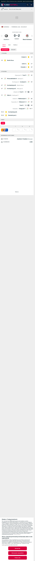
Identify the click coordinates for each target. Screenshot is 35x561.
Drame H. (16, 92)
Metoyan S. (20, 88)
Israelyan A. (23, 82)
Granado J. (15, 108)
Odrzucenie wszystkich (17, 553)
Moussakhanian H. (12, 78)
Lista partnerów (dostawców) (9, 545)
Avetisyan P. (15, 95)
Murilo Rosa (20, 85)
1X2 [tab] (3, 123)
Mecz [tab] (4, 45)
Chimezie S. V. (23, 102)
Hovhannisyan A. (11, 88)
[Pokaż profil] (6, 35)
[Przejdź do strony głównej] (9, 5)
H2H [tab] (9, 45)
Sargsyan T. (22, 108)
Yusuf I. (24, 75)
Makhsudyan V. (22, 98)
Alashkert (6, 39)
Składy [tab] (13, 49)
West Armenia (27, 39)
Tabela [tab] (15, 45)
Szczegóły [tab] (5, 49)
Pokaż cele (17, 557)
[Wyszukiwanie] (27, 4)
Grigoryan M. (18, 75)
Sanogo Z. (20, 78)
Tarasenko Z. (14, 102)
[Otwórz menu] (31, 4)
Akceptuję (17, 548)
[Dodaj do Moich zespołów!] (1, 35)
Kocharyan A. (15, 82)
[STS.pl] (4, 130)
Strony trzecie (17, 534)
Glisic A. (9, 95)
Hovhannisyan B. (11, 85)
